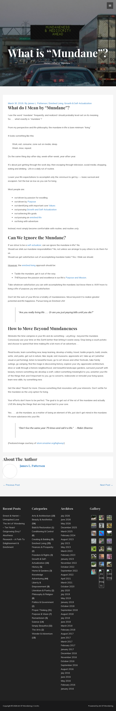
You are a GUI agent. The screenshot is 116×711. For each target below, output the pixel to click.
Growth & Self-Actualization (78, 103)
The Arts (36, 629)
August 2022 (67, 574)
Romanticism (38, 618)
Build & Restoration (41, 527)
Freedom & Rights (41, 555)
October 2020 (67, 586)
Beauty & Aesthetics (42, 519)
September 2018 (69, 610)
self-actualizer (34, 245)
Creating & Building (41, 539)
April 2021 (66, 578)
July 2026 (65, 515)
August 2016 (67, 669)
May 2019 (66, 598)
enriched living (29, 265)
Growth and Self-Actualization (42, 209)
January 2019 (67, 602)
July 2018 (65, 618)
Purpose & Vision (40, 614)
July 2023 (65, 543)
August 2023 (67, 539)
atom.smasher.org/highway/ (50, 443)
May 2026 (66, 523)
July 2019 (65, 594)
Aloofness (8, 535)
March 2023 (66, 551)
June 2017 (66, 637)
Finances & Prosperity (42, 547)
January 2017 (67, 649)
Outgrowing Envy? (12, 531)
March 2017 (66, 641)
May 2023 (66, 547)
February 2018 (68, 629)
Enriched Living (56, 103)
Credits (36, 706)
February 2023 (68, 555)
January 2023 (67, 559)
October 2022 (67, 567)
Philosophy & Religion (42, 594)
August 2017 (67, 633)
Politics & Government (43, 602)
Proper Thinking (39, 610)
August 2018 (67, 614)
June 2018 (66, 621)
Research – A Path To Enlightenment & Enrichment (14, 543)
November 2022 (69, 563)
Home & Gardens (40, 570)
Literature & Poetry (41, 590)
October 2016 (67, 661)
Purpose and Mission (76, 277)
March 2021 (66, 582)
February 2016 (68, 684)
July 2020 (65, 590)
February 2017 (68, 645)
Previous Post (11, 485)
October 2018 (67, 606)
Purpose (32, 201)
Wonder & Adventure (42, 633)
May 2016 (66, 681)
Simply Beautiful (40, 625)
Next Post (106, 485)
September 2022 (69, 570)
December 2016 (69, 653)
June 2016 (66, 677)
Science (35, 621)
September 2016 (69, 665)
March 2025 (66, 531)
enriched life (36, 217)
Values (52, 205)
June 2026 (66, 519)
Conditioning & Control (42, 531)
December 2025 (69, 527)
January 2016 (67, 688)
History (35, 567)
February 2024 (68, 535)
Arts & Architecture (41, 515)
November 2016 (69, 657)
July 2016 (65, 673)
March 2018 (66, 625)
